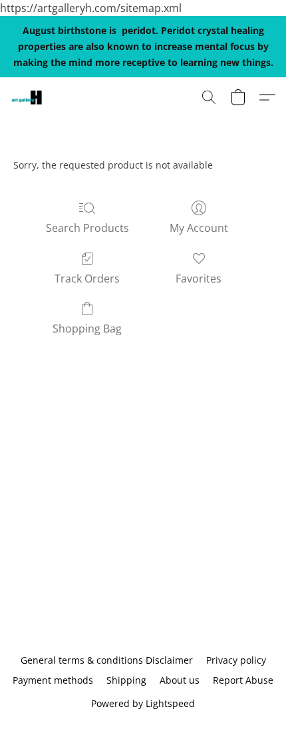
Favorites (198, 278)
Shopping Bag (87, 328)
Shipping (126, 680)
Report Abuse (243, 680)
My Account (199, 228)
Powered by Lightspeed (143, 703)
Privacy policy (236, 660)
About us (180, 680)
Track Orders (87, 278)
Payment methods (53, 680)
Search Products (87, 228)
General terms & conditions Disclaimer (107, 660)
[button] (27, 97)
